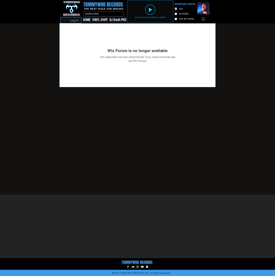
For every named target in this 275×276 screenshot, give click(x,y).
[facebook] (128, 266)
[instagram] (137, 266)
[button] (203, 19)
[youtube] (142, 266)
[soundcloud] (132, 266)
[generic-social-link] (147, 266)
